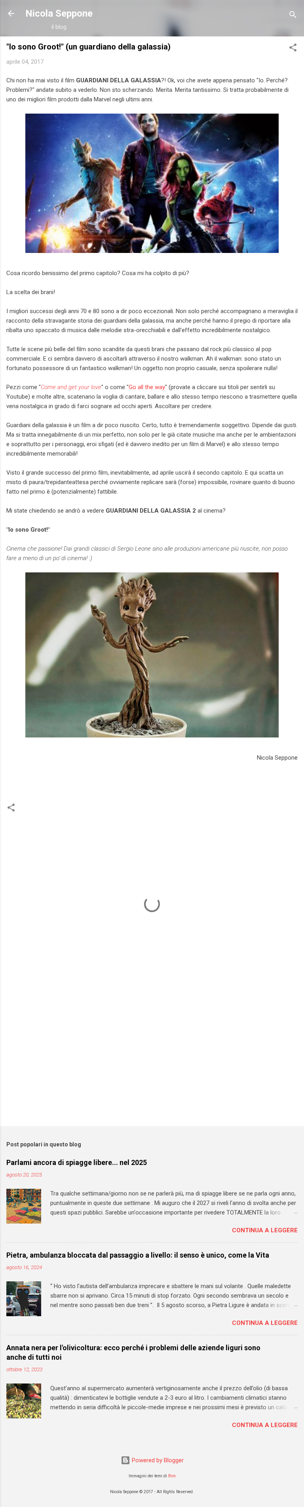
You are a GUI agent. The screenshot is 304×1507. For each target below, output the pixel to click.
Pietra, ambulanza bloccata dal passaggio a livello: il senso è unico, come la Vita (137, 1255)
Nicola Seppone (59, 13)
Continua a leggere (265, 1230)
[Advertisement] (152, 1058)
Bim (172, 1475)
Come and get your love (71, 387)
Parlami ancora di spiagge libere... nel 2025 (76, 1162)
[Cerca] (293, 16)
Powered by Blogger (157, 1460)
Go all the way (147, 387)
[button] (293, 49)
